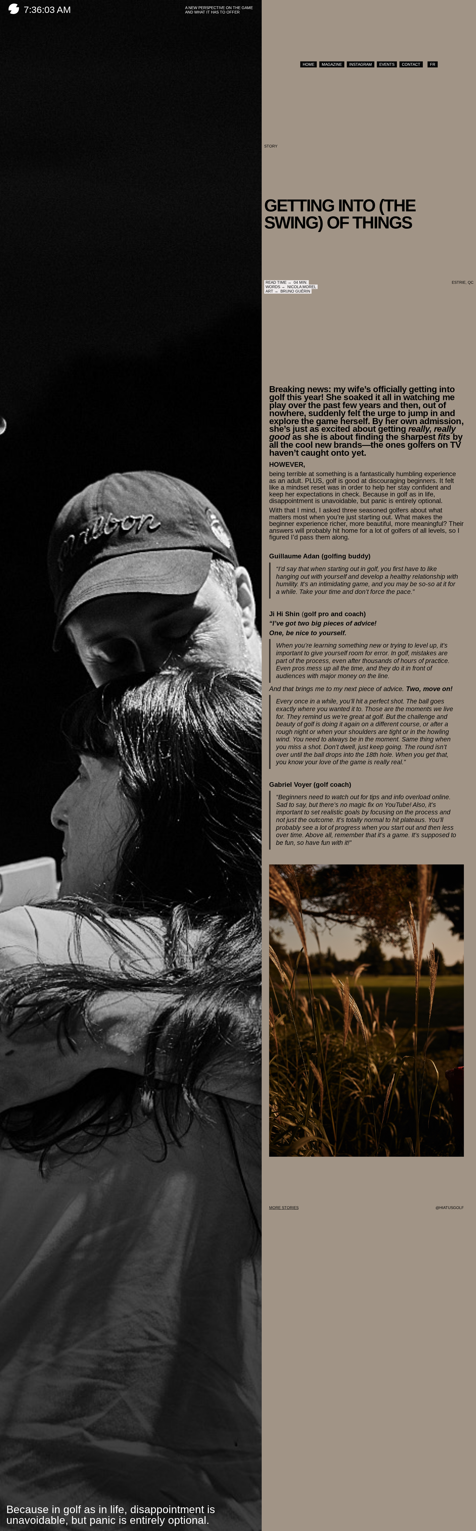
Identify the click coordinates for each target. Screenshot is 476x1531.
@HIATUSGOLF (450, 1207)
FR (432, 64)
